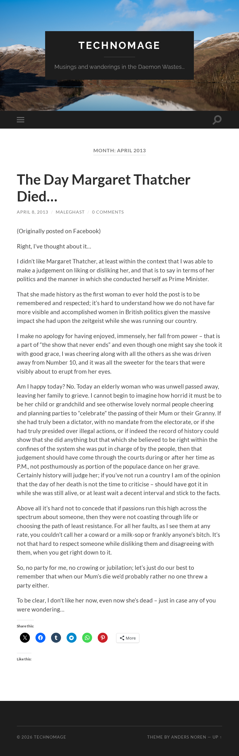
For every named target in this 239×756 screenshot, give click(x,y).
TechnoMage (119, 45)
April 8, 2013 (32, 212)
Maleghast (70, 212)
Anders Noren (188, 737)
